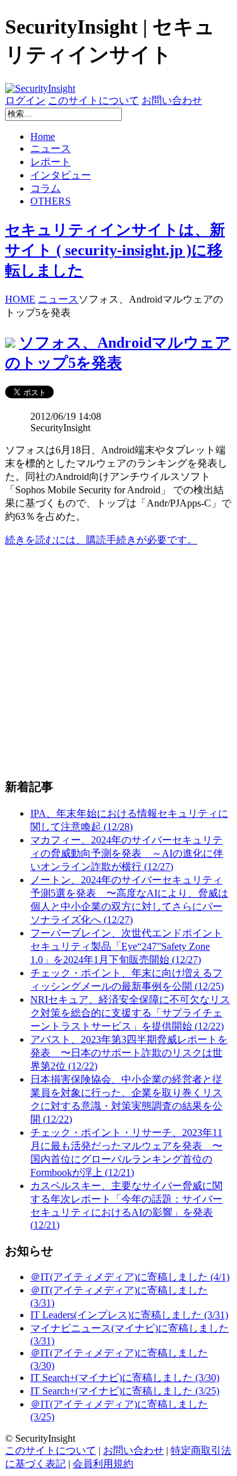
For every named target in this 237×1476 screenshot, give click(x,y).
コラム (45, 188)
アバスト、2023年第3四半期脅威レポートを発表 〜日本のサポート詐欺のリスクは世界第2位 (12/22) (129, 1052)
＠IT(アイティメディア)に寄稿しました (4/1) (129, 1276)
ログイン (25, 100)
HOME (20, 299)
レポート (50, 161)
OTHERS (50, 201)
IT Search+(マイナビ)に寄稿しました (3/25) (124, 1390)
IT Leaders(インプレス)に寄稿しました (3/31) (129, 1314)
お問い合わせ (172, 100)
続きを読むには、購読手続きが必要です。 (101, 539)
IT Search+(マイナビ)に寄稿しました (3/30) (124, 1377)
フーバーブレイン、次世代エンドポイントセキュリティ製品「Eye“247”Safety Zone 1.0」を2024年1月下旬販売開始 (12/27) (126, 946)
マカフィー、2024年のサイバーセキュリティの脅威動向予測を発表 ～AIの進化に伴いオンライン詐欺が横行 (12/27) (126, 853)
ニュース (50, 148)
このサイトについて (93, 100)
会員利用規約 (103, 1463)
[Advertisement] (118, 662)
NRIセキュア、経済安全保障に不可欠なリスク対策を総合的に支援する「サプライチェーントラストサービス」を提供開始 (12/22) (130, 1012)
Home (42, 136)
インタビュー (60, 175)
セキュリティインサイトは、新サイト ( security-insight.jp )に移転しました (115, 250)
